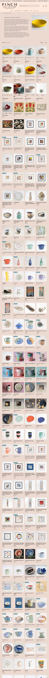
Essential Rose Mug (17, 378)
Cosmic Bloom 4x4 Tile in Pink (18, 560)
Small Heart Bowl (5, 115)
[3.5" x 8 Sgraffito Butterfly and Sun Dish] (19, 308)
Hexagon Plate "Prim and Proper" (18, 594)
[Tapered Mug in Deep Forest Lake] (7, 340)
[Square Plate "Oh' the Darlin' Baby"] (7, 586)
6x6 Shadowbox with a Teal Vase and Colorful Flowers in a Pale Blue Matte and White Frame (7, 167)
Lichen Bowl (15, 283)
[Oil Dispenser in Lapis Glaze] (30, 261)
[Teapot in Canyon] (7, 618)
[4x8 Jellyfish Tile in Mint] (41, 291)
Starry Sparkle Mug (39, 283)
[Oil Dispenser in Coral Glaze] (19, 261)
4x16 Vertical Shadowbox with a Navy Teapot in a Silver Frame (7, 510)
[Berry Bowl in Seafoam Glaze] (30, 246)
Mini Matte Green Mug (6, 576)
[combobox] (29, 6)
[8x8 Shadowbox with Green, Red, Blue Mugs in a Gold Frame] (19, 177)
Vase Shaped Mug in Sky (29, 639)
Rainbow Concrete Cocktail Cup (30, 363)
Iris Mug (26, 670)
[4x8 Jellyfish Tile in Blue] (7, 308)
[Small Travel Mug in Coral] (19, 434)
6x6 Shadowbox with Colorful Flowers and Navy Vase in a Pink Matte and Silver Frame (41, 457)
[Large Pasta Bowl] (7, 51)
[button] (46, 6)
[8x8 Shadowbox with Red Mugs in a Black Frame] (41, 503)
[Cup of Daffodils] (30, 603)
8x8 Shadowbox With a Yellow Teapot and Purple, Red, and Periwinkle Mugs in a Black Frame (41, 185)
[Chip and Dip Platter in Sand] (30, 340)
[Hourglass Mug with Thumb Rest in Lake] (30, 324)
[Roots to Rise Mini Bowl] (7, 603)
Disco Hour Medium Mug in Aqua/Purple (6, 394)
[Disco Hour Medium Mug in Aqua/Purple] (7, 387)
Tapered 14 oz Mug (17, 79)
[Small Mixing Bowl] (7, 88)
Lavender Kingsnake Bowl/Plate (19, 252)
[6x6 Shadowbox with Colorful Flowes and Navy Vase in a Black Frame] (7, 467)
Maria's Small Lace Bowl (40, 609)
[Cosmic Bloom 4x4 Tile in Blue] (30, 554)
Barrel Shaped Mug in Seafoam (30, 624)
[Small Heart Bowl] (7, 107)
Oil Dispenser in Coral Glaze (18, 267)
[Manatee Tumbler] (30, 230)
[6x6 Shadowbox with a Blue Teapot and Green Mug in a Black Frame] (30, 141)
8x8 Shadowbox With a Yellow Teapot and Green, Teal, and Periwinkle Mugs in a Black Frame (7, 204)
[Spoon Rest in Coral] (30, 419)
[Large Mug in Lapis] (19, 449)
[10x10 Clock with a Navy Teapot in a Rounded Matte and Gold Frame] (19, 536)
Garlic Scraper (38, 79)
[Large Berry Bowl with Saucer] (30, 70)
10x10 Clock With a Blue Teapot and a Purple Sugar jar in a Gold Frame (41, 526)
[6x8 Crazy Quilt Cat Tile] (7, 124)
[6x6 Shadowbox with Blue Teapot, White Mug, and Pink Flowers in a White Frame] (41, 467)
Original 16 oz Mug (39, 98)
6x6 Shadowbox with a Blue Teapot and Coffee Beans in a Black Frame (18, 493)
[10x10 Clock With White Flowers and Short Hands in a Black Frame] (7, 536)
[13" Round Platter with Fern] (30, 387)
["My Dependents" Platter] (41, 230)
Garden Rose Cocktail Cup (40, 363)
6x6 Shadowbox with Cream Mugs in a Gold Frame (18, 149)
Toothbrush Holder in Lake (40, 639)
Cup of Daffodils (27, 609)
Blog (37, 10)
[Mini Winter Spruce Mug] (19, 570)
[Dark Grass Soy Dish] (19, 404)
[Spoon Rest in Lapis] (41, 419)
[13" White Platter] (19, 196)
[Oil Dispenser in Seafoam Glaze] (41, 261)
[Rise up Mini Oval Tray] (41, 586)
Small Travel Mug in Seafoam (7, 440)
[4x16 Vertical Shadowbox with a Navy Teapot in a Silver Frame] (7, 503)
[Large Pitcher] (30, 51)
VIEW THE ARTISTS (25, 1)
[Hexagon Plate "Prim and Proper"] (19, 586)
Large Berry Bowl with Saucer (30, 79)
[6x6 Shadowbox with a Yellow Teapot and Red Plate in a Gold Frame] (30, 159)
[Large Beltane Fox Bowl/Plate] (7, 246)
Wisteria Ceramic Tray (39, 655)
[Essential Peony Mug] (30, 372)
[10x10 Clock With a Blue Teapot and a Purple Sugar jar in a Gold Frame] (41, 519)
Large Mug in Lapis (17, 456)
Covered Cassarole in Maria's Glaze (18, 331)
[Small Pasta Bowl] (19, 51)
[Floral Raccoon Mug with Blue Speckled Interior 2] (41, 214)
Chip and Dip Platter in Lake (18, 347)
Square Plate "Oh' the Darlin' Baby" (7, 594)
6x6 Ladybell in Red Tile (17, 113)
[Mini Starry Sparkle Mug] (30, 276)
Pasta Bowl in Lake (5, 639)
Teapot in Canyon (5, 624)
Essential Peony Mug (28, 378)
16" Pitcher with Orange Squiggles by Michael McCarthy (30, 203)
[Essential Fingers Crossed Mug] (41, 372)
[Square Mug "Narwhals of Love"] (30, 586)
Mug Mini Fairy (38, 560)
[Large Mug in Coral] (7, 449)
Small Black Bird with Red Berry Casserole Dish (7, 299)
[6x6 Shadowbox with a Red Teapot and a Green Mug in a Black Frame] (41, 124)
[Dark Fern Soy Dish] (41, 387)
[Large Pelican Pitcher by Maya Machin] (30, 214)
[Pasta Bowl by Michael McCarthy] (7, 214)
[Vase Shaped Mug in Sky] (30, 633)
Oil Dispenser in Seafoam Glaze (41, 267)
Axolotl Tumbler (16, 237)
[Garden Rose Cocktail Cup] (41, 357)
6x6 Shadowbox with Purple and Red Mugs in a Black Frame (41, 149)
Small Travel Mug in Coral (18, 440)
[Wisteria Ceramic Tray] (41, 648)
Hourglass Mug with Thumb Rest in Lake (30, 331)
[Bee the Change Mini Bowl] (19, 603)
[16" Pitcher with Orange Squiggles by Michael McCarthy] (30, 196)
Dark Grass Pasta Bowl (28, 410)
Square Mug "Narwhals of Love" (29, 594)
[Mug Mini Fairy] (41, 554)
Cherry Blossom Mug (17, 670)
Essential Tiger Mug (5, 378)
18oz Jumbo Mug (39, 61)
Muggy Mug (4, 283)
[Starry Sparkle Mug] (41, 276)
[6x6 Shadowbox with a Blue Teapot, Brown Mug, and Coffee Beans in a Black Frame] (7, 485)
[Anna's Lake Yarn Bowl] (19, 633)
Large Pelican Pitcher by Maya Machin (30, 221)
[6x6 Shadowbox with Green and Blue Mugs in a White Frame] (7, 177)
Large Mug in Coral (5, 456)
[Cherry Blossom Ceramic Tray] (30, 648)
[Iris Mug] (30, 664)
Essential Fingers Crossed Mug (41, 378)
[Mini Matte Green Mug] (7, 570)
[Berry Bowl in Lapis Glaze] (41, 246)
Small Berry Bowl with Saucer (18, 98)
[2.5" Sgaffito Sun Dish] (7, 324)
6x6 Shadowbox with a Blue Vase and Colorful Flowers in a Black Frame (41, 166)
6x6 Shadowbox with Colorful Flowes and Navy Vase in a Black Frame (7, 474)
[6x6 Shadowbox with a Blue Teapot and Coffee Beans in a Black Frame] (19, 485)
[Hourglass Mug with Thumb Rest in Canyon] (41, 324)
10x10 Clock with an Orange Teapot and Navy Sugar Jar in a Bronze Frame (30, 544)
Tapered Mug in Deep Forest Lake (7, 348)
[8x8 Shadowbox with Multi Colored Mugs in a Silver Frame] (7, 519)
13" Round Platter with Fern (29, 394)
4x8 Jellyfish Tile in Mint (40, 298)
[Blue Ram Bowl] (19, 648)
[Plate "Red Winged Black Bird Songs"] (30, 570)
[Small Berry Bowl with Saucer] (19, 88)
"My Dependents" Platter (40, 237)
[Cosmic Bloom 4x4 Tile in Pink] (19, 554)
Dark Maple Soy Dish (5, 410)
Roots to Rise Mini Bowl (6, 609)
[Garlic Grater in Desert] (41, 618)
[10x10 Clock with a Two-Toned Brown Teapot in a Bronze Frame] (41, 536)
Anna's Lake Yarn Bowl (17, 639)
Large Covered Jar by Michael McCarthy (41, 203)
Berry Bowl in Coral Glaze (6, 267)
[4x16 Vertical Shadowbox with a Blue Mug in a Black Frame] (19, 503)
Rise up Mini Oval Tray (40, 593)
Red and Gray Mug (5, 363)
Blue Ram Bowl (16, 655)
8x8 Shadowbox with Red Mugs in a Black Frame (41, 510)
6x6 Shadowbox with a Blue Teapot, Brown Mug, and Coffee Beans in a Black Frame (7, 493)
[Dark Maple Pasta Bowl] (41, 404)
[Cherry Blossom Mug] (19, 664)
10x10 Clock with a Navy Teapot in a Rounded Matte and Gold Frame (19, 544)
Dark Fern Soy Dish (39, 394)
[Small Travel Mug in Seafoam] (7, 434)
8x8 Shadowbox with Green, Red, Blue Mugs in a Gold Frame (18, 185)
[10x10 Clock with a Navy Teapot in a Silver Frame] (30, 519)
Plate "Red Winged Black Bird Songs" (30, 577)
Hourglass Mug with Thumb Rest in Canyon (41, 331)
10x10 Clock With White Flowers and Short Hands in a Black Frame (7, 544)
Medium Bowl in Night (17, 624)
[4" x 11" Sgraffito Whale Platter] (30, 308)
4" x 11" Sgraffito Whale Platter (30, 314)
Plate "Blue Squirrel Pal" (40, 576)
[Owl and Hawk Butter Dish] (41, 308)
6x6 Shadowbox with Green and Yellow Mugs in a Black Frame (7, 149)
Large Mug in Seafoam (40, 440)
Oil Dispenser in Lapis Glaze (29, 267)
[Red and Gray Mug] (7, 357)
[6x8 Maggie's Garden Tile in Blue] (30, 291)
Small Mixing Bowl (5, 98)
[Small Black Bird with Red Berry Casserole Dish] (7, 291)
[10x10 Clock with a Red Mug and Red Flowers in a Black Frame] (19, 519)
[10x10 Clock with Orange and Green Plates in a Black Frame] (7, 554)
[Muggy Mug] (7, 276)
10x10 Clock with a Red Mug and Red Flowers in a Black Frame (18, 526)
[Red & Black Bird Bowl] (7, 648)
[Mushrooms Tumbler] (41, 664)
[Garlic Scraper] (41, 70)
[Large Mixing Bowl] (30, 88)
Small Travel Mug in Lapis (29, 440)
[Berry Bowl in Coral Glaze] (7, 261)
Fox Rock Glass (4, 237)
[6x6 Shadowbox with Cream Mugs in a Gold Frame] (19, 141)
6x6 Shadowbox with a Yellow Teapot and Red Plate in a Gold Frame (30, 166)
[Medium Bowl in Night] (19, 618)
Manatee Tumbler (28, 237)
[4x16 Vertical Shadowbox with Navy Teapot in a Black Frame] (30, 503)
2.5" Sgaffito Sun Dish (6, 330)
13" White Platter (16, 202)
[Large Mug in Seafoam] (41, 434)
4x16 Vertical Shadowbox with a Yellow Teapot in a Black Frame (41, 492)
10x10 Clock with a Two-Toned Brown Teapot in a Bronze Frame (41, 544)
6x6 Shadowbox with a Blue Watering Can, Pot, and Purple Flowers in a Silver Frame (30, 457)
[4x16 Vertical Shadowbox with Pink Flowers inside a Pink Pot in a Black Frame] (30, 485)
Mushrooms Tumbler (39, 670)
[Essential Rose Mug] (19, 372)
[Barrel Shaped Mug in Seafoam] (30, 618)
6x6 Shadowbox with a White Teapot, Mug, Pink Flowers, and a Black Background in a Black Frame (19, 475)
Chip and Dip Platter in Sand (29, 347)
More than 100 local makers (12, 1)
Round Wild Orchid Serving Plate (6, 671)
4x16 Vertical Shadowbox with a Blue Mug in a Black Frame (19, 510)
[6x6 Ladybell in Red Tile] (19, 107)
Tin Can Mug (38, 347)
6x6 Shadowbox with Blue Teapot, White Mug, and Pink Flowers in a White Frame (41, 474)
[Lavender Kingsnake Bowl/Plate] (19, 246)
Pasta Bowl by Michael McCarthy (5, 221)
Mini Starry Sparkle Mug (29, 283)
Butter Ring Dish (16, 394)
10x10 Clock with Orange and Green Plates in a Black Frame (7, 561)
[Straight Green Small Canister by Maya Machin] (19, 214)
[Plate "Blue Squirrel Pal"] (41, 570)
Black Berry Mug (16, 298)
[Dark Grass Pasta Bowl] (30, 404)
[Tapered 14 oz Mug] (19, 70)
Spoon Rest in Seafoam (17, 425)
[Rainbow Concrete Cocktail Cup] (30, 357)
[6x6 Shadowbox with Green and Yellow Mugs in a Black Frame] (7, 141)
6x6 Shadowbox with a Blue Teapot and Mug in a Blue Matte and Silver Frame (30, 474)
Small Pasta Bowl (16, 61)
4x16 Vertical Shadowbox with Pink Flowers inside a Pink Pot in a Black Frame (30, 493)
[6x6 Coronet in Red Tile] (30, 107)
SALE (34, 10)
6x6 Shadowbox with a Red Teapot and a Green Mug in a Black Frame (41, 131)
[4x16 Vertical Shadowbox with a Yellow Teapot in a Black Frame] (41, 485)
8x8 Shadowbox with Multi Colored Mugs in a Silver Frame (7, 526)
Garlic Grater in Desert (40, 624)
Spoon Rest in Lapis (39, 425)
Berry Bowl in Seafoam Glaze (29, 252)
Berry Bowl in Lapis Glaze (40, 252)
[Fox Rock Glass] (7, 230)
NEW (31, 10)
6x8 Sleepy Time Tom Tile (40, 113)
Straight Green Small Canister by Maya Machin (18, 221)
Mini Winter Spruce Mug (18, 576)
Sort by (3, 42)
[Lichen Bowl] (19, 276)
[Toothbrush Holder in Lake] (41, 633)
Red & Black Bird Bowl (6, 655)
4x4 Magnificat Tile (17, 130)
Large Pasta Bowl (5, 61)
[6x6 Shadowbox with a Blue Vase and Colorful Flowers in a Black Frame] (41, 159)
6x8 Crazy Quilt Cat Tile (6, 130)
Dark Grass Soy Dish (17, 410)
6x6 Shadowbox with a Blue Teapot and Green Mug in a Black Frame (29, 149)
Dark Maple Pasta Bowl (40, 410)
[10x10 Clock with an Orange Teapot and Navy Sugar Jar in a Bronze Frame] (30, 536)
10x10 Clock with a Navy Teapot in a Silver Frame (30, 526)
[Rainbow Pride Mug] (19, 357)
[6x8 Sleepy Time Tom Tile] (41, 107)
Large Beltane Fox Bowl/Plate (7, 252)
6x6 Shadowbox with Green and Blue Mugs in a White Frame (7, 184)
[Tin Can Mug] (41, 340)
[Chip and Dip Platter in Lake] (19, 340)
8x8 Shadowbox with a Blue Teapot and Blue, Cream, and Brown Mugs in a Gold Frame (29, 185)
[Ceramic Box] (7, 70)
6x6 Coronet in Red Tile (29, 113)
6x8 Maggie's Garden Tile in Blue (29, 299)
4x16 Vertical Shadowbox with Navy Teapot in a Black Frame (30, 510)
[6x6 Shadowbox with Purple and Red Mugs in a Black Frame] (41, 141)
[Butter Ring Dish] (19, 387)
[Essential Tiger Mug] (7, 372)
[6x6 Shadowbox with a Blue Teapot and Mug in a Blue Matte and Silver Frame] (30, 467)
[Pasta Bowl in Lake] (7, 633)
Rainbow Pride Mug (17, 363)
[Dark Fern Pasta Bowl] (7, 419)
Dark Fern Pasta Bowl (5, 425)
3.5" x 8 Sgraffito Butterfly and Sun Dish (19, 315)
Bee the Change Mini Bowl (18, 609)
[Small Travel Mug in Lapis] (30, 434)
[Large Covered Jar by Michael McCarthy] (41, 196)
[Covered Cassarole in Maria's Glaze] (19, 324)
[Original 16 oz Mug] (41, 88)
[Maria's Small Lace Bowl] (41, 603)
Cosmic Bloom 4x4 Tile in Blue (30, 560)
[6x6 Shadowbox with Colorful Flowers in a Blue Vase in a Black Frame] (30, 124)
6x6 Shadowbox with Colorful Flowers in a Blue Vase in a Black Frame (29, 131)
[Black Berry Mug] (19, 291)
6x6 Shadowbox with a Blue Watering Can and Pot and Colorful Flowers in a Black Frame (18, 167)
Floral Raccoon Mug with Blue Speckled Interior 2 (41, 221)
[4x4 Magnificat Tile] (19, 124)
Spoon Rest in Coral (28, 425)
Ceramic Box (4, 79)
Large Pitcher (27, 61)
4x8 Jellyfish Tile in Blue (6, 314)
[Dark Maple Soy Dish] (7, 404)
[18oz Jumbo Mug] (41, 51)
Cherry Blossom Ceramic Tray (29, 655)
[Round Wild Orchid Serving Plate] (7, 664)
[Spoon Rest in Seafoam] (19, 419)
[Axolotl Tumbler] (19, 230)
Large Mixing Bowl (28, 98)
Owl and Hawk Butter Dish (40, 314)
